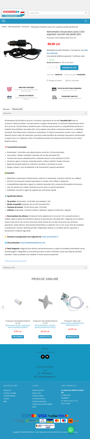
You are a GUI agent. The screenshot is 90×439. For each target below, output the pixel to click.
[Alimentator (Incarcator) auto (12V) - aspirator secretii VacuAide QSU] (22, 50)
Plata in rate (36, 393)
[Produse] (4, 21)
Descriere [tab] (6, 109)
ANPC (34, 407)
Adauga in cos (69, 67)
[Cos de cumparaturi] (85, 21)
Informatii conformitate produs (15, 261)
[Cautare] (86, 13)
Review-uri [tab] (17, 109)
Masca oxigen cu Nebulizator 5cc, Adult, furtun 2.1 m (72, 324)
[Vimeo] (47, 357)
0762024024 (46, 373)
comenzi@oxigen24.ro (46, 377)
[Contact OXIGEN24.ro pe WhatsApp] (70, 429)
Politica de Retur (38, 396)
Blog (5, 401)
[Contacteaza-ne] (79, 21)
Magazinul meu (11, 385)
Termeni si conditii (10, 393)
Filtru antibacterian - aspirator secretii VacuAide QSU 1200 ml (45, 326)
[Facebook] (43, 357)
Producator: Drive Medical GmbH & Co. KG (61, 38)
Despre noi (7, 390)
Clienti (35, 385)
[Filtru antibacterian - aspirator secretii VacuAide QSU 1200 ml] (45, 301)
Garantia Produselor (39, 401)
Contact (6, 398)
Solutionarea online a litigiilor (42, 404)
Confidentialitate (9, 396)
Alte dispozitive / (15, 26)
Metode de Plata (38, 390)
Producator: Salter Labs (72, 321)
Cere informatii (73, 80)
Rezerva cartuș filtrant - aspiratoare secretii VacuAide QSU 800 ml (18, 326)
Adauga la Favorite (55, 80)
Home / (5, 26)
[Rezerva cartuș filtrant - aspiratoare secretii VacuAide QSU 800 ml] (18, 301)
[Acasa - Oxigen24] (13, 13)
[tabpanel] (22, 50)
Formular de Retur (38, 398)
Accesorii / (26, 26)
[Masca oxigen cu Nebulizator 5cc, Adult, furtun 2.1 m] (72, 301)
